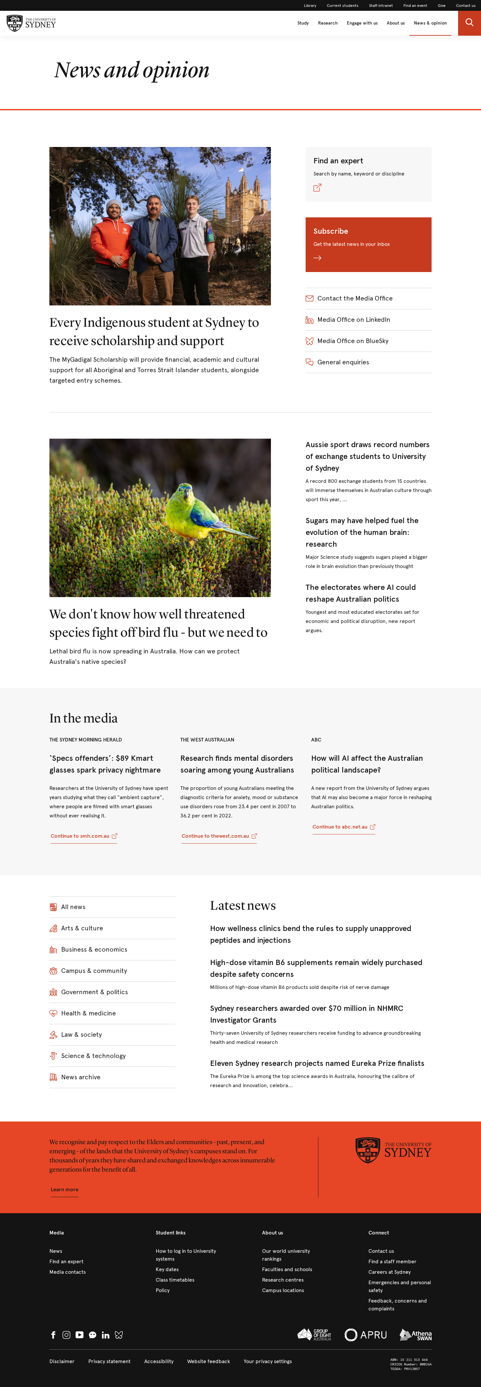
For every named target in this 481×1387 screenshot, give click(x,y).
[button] (469, 23)
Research (328, 23)
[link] (310, 5)
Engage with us (362, 23)
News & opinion (430, 23)
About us (396, 23)
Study (303, 23)
